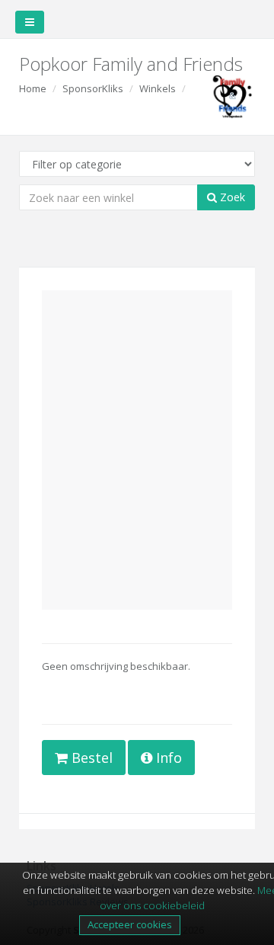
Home (32, 88)
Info (167, 757)
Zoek (231, 197)
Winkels (157, 88)
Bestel (90, 757)
